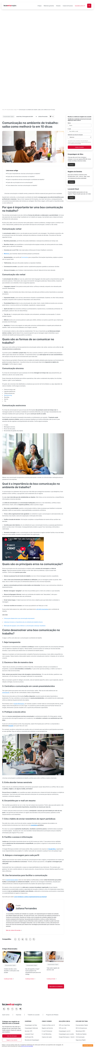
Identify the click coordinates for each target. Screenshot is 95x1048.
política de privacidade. (27, 1046)
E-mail (69, 128)
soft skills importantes (42, 609)
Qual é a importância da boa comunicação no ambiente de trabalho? (26, 179)
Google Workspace (19, 703)
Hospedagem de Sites (31, 1025)
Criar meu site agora (12, 1036)
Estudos (58, 5)
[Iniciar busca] (89, 6)
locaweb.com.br (79, 5)
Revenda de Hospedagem (32, 1040)
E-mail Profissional (47, 1031)
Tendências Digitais (81, 1034)
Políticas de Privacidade (76, 143)
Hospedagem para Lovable (66, 1034)
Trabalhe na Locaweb (33, 1014)
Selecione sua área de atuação (75, 134)
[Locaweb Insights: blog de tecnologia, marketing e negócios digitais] (10, 6)
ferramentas (24, 257)
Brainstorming (8, 395)
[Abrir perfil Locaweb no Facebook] (12, 1008)
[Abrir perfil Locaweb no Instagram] (7, 1008)
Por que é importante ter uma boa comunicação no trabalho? (24, 173)
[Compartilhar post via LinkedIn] (22, 939)
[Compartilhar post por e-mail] (33, 939)
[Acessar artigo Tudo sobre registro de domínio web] (54, 966)
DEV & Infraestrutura (81, 1028)
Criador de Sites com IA (48, 1025)
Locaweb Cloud (29, 1034)
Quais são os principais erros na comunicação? (20, 182)
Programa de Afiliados (52, 1014)
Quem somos (5, 1014)
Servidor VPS (28, 1031)
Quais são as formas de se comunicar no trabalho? (21, 176)
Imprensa (18, 1014)
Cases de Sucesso (68, 5)
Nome (69, 123)
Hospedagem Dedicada (31, 1028)
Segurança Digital (81, 1040)
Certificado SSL (29, 1037)
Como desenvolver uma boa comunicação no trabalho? (22, 185)
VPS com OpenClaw (64, 1025)
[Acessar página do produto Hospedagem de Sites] (79, 160)
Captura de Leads (47, 1037)
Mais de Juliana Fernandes (13, 930)
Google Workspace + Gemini (67, 1037)
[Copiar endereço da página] (29, 939)
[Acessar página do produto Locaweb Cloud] (79, 194)
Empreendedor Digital (12, 109)
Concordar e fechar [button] (87, 1045)
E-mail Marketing (46, 1034)
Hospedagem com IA (64, 1031)
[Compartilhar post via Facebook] (18, 939)
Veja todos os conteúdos (56, 986)
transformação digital (12, 879)
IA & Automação (80, 1037)
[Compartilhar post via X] (26, 939)
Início (3, 109)
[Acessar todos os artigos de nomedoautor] (10, 907)
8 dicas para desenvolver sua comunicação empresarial (19, 618)
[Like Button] (50, 116)
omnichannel (5, 692)
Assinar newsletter (79, 147)
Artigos (39, 5)
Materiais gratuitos (49, 5)
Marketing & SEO (80, 1031)
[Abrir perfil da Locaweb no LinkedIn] (3, 1008)
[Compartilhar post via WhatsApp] (14, 939)
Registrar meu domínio (12, 1040)
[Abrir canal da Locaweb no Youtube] (20, 1008)
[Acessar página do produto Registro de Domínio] (79, 177)
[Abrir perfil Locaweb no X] (16, 1008)
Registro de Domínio (47, 1028)
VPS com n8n (62, 1028)
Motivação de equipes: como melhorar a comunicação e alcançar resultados (24, 625)
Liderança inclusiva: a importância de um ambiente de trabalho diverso (23, 622)
